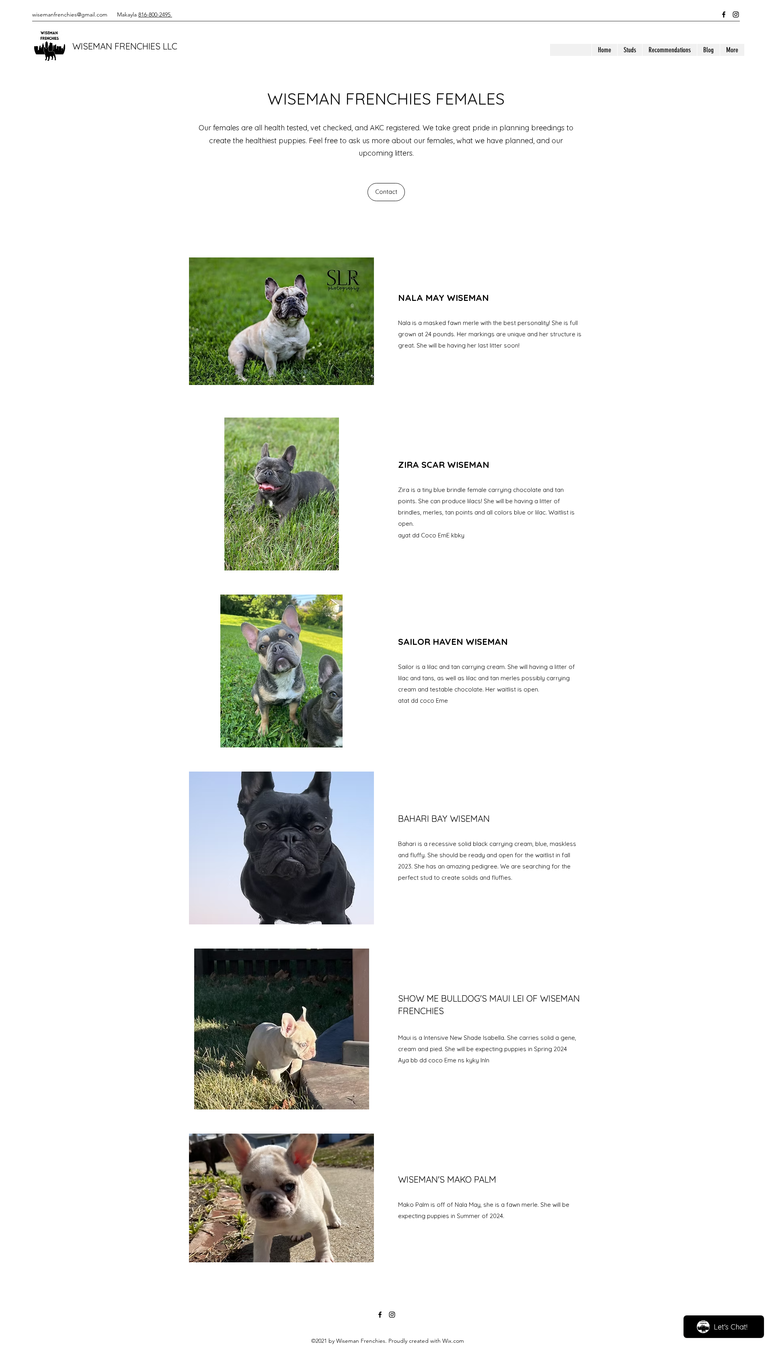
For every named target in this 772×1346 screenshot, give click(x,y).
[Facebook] (724, 14)
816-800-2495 (155, 14)
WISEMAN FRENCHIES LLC (124, 46)
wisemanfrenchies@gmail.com (69, 14)
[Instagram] (736, 14)
